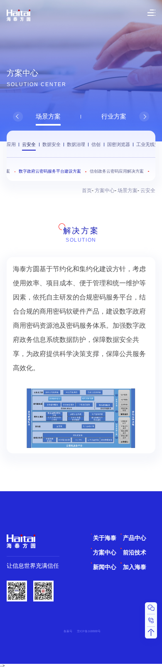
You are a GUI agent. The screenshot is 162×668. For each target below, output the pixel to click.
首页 (87, 190)
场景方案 (48, 116)
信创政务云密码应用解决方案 (117, 171)
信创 (96, 144)
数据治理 (76, 144)
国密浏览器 (118, 144)
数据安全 (51, 144)
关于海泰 (104, 538)
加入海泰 (134, 567)
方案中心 (105, 190)
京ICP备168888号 (89, 631)
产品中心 (134, 538)
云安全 (29, 144)
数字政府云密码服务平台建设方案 (50, 171)
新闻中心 (104, 567)
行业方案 (113, 116)
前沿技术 (134, 552)
